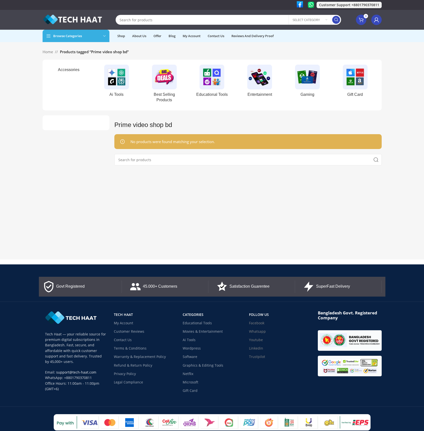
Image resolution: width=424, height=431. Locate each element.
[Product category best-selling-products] (164, 85)
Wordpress (192, 348)
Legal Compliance (128, 382)
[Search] (336, 20)
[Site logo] (73, 19)
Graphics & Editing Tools (203, 365)
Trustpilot (257, 356)
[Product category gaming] (307, 82)
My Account (123, 323)
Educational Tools (197, 323)
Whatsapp (257, 331)
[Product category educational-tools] (212, 82)
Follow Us (259, 314)
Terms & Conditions (130, 348)
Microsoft (190, 382)
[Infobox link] (300, 5)
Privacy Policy (125, 373)
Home (48, 51)
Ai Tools (189, 339)
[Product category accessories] (69, 70)
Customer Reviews (129, 331)
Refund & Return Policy (133, 365)
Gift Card (190, 390)
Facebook (256, 323)
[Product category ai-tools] (116, 82)
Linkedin (256, 348)
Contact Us (123, 339)
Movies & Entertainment (203, 331)
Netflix (188, 373)
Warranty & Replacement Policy (140, 356)
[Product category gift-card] (355, 82)
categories (193, 314)
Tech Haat (123, 314)
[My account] (376, 20)
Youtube (256, 339)
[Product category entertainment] (259, 82)
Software (190, 356)
